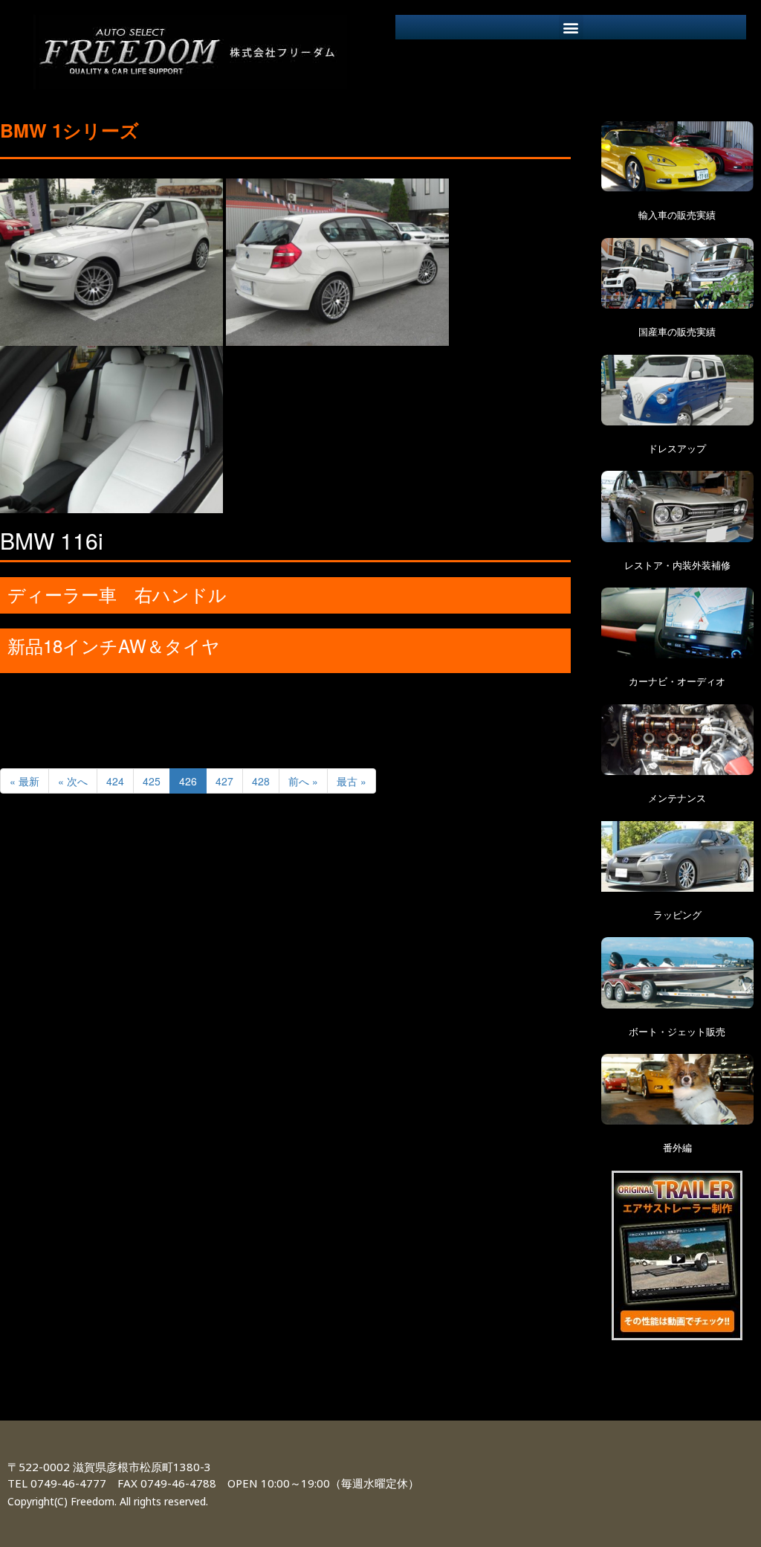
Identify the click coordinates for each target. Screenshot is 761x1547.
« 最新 (24, 781)
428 (261, 781)
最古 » (351, 781)
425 (152, 781)
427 (224, 781)
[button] (571, 27)
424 (115, 781)
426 (188, 781)
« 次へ (73, 781)
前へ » (303, 781)
